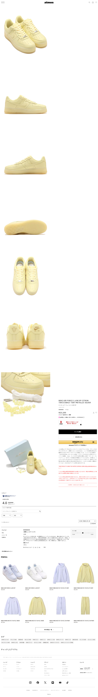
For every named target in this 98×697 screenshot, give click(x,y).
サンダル (5, 668)
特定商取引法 (35, 690)
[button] (78, 443)
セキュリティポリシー (55, 690)
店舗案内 (64, 664)
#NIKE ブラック (29, 642)
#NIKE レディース (59, 639)
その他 (4, 670)
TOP (4, 657)
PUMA (45, 670)
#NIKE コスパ (35, 639)
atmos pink (33, 666)
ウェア (17, 664)
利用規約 (28, 690)
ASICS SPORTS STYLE (48, 668)
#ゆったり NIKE (28, 639)
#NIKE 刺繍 (22, 642)
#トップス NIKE (83, 639)
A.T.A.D (32, 670)
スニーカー (19, 657)
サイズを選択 (77, 431)
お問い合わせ (64, 670)
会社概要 (64, 690)
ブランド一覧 (46, 675)
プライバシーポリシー (44, 690)
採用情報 (70, 690)
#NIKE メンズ (68, 639)
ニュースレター (65, 666)
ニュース (82, 662)
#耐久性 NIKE (75, 639)
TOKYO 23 (33, 668)
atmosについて (65, 675)
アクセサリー (19, 668)
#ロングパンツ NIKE (6, 642)
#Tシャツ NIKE (14, 639)
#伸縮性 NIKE (45, 642)
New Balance (46, 673)
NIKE (45, 664)
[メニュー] (3, 2)
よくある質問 (64, 668)
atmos (32, 664)
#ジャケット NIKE (91, 639)
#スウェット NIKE (37, 642)
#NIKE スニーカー (5, 639)
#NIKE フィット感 (50, 639)
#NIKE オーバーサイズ (54, 642)
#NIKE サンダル (14, 642)
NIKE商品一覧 (48, 629)
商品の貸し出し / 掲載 (66, 673)
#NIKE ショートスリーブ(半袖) (67, 642)
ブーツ (4, 666)
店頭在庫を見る (78, 437)
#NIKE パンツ (42, 639)
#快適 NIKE (20, 639)
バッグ (17, 666)
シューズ (14, 657)
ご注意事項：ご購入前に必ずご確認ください (76, 484)
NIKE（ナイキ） (9, 657)
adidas (45, 666)
